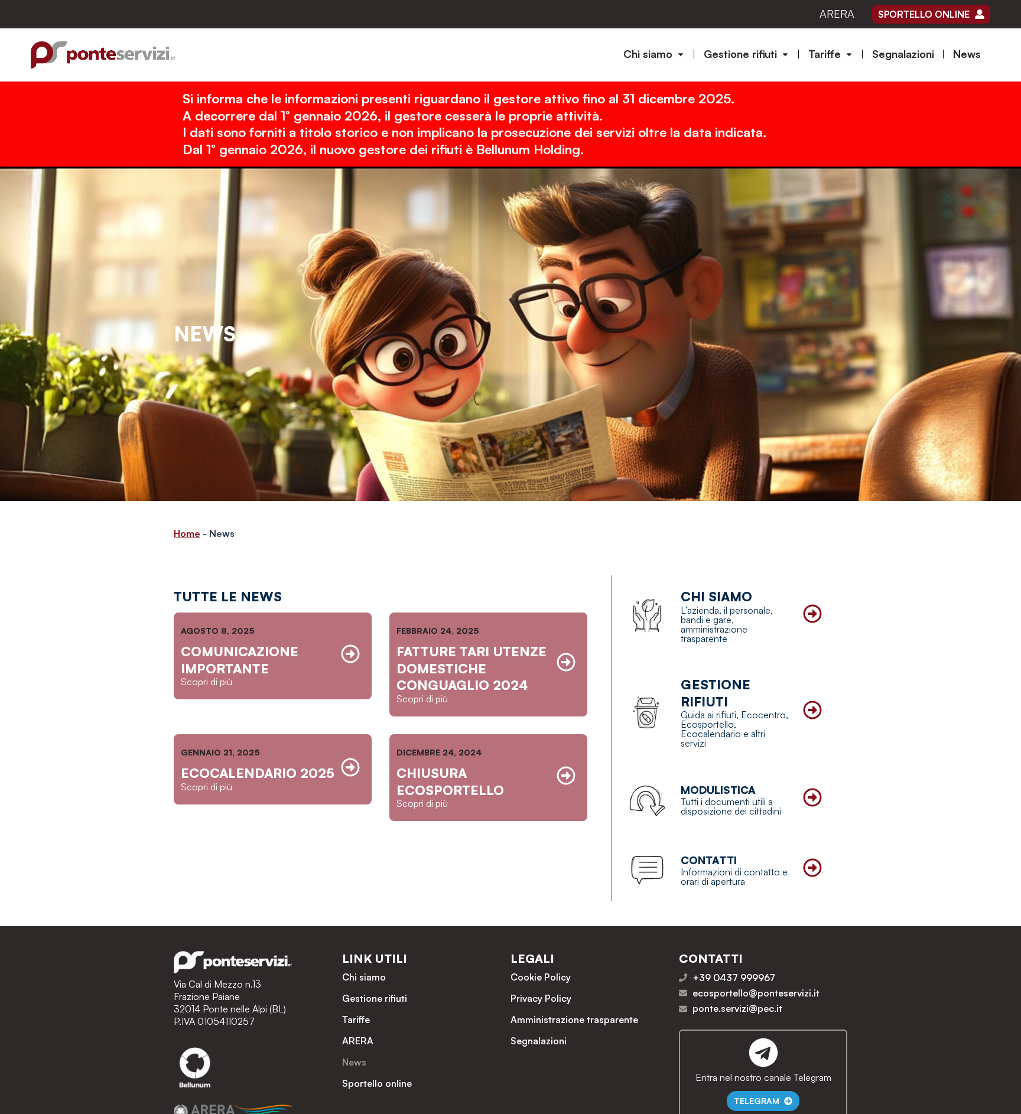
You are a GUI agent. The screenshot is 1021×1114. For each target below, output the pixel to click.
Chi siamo (364, 977)
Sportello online (377, 1083)
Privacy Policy (540, 998)
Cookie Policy (540, 977)
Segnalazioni (538, 1041)
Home (187, 533)
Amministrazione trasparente (574, 1019)
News (354, 1062)
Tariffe (356, 1019)
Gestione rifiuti (374, 998)
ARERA (837, 13)
